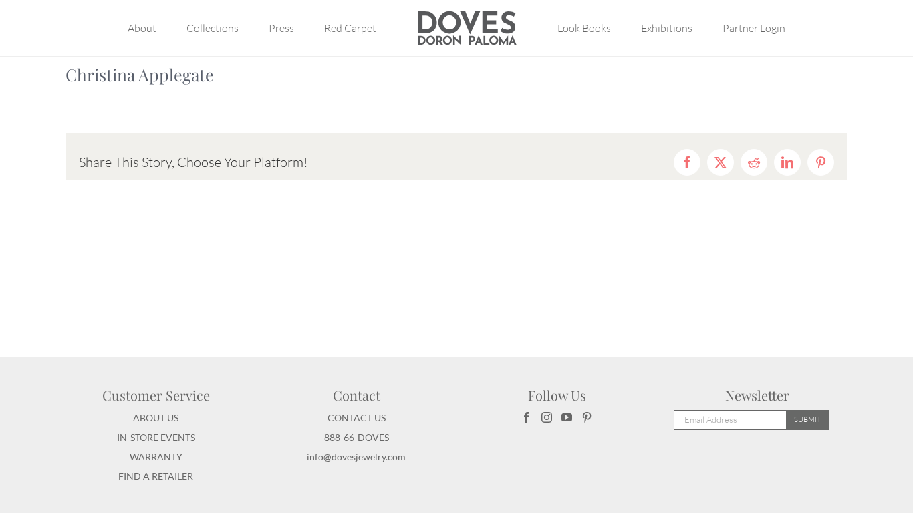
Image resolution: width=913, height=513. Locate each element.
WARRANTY (156, 456)
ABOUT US (155, 417)
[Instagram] (546, 417)
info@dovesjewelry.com (356, 456)
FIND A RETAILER (155, 476)
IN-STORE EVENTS (156, 437)
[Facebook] (526, 417)
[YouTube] (566, 417)
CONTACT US (357, 417)
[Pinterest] (586, 417)
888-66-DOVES (356, 437)
